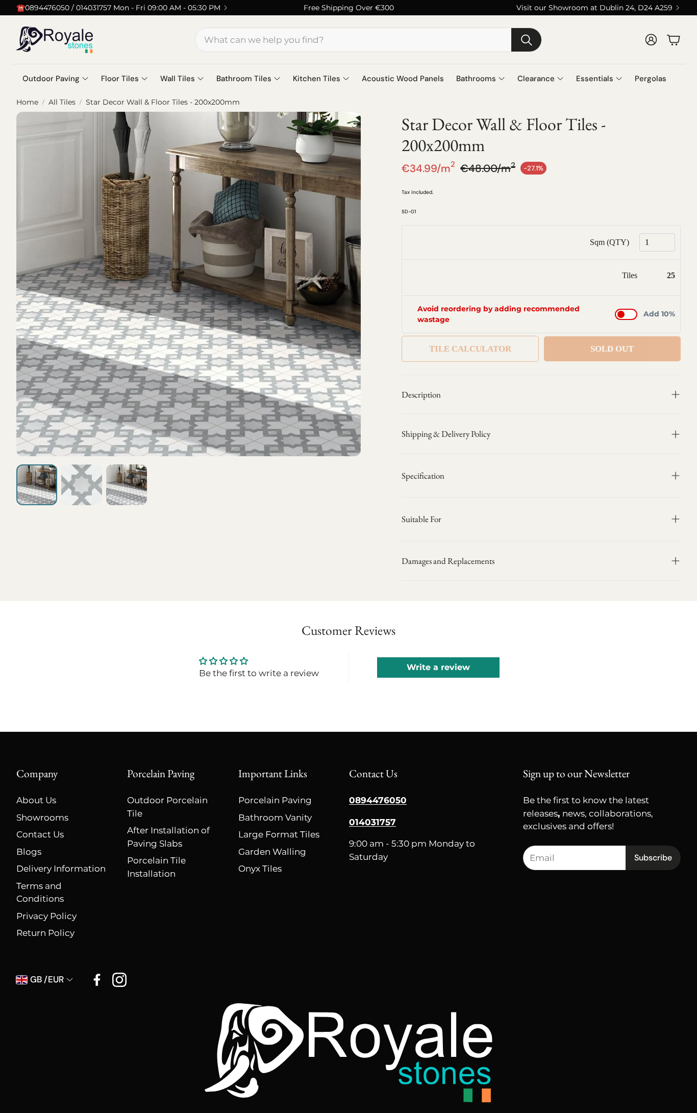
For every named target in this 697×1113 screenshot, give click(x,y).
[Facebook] (97, 980)
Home (27, 102)
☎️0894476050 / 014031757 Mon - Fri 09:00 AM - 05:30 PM (118, 7)
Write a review (438, 667)
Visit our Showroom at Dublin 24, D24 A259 (594, 7)
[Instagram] (119, 980)
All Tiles (62, 102)
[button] (368, 40)
